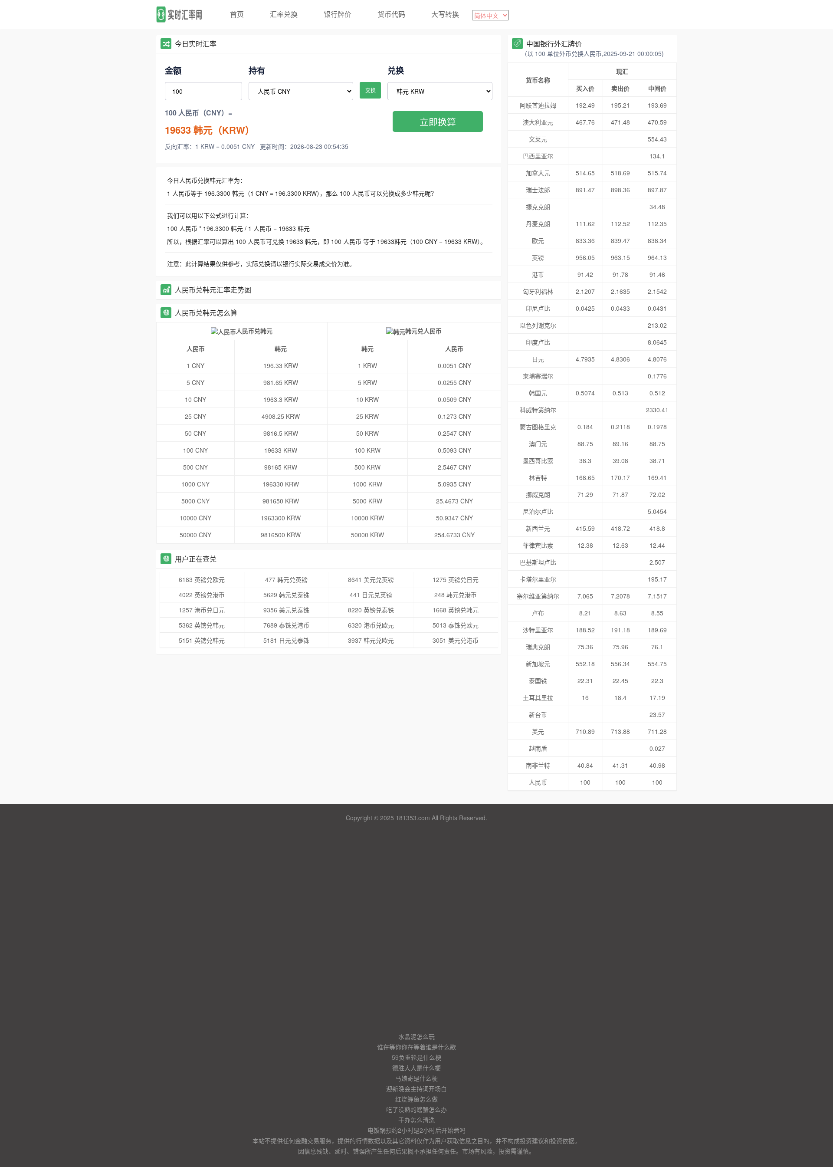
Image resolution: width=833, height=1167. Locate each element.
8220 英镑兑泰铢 (371, 609)
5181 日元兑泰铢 (286, 640)
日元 (538, 359)
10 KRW (367, 399)
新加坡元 (538, 663)
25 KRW (367, 416)
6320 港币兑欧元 (371, 625)
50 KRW (367, 433)
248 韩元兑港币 (455, 594)
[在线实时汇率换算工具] (182, 14)
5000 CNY (195, 500)
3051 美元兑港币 (456, 640)
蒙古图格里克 (538, 426)
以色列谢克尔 (538, 325)
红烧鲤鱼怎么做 (416, 1099)
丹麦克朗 (538, 223)
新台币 (538, 714)
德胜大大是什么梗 (416, 1067)
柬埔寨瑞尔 (538, 375)
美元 (538, 731)
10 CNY (195, 399)
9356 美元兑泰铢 (286, 609)
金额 (173, 70)
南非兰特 (538, 765)
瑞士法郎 (538, 189)
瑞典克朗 (538, 646)
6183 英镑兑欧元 (202, 579)
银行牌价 (337, 14)
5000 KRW (367, 500)
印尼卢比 (538, 308)
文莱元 (538, 139)
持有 (257, 70)
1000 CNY (195, 484)
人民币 (538, 782)
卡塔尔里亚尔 (538, 579)
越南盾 (538, 748)
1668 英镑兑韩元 (456, 609)
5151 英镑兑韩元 (202, 640)
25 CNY (195, 416)
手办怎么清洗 (416, 1119)
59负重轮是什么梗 (416, 1057)
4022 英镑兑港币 (202, 594)
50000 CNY (195, 534)
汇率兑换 (284, 14)
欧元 (538, 240)
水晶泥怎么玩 (416, 1036)
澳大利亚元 (538, 122)
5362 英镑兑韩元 (202, 625)
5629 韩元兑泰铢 (286, 594)
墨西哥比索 (538, 460)
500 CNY (195, 467)
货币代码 (391, 14)
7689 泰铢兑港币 (286, 625)
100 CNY (195, 450)
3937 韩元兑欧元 (371, 640)
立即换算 (438, 121)
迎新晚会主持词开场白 (416, 1088)
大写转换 (445, 14)
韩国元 (538, 392)
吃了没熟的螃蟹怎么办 (416, 1109)
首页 (237, 14)
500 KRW (367, 467)
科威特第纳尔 (538, 409)
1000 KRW (367, 484)
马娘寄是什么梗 (416, 1078)
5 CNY (195, 382)
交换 (370, 90)
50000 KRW (367, 534)
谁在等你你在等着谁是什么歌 (416, 1046)
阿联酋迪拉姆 (538, 105)
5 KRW (367, 382)
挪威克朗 (538, 494)
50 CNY (195, 433)
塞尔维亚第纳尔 (538, 596)
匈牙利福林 (538, 291)
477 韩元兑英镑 (286, 579)
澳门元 (538, 443)
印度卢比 (538, 342)
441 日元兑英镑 (371, 594)
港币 (538, 274)
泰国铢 (538, 680)
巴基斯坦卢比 (538, 562)
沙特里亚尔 (538, 629)
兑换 (395, 70)
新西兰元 (538, 528)
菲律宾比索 (538, 545)
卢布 (538, 612)
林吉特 (538, 477)
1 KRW (367, 365)
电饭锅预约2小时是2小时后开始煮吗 (416, 1130)
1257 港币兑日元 (202, 609)
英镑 (538, 257)
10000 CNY (195, 517)
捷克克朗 (538, 206)
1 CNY (195, 365)
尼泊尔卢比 (538, 511)
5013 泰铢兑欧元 (456, 625)
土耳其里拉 (538, 697)
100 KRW (367, 450)
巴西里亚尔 (538, 155)
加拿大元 (538, 172)
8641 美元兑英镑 (371, 579)
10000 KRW (367, 517)
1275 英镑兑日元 (456, 579)
